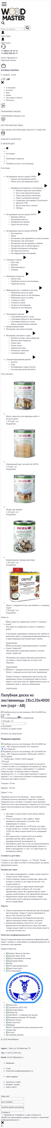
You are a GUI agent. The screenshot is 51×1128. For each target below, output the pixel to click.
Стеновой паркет (18, 353)
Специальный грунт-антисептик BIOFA (22, 464)
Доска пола (16, 278)
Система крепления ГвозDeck (23, 369)
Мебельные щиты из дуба (22, 292)
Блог (8, 92)
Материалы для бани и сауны (18, 335)
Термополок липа (18, 348)
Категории (10, 153)
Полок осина (16, 345)
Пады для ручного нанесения (28, 195)
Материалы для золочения (22, 241)
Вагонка (14, 264)
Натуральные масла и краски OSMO (21, 176)
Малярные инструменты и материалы (27, 188)
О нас (8, 1068)
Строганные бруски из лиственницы (26, 319)
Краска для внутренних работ (23, 179)
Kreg (13, 364)
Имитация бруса (18, 267)
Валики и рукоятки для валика (28, 190)
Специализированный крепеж (18, 359)
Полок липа (16, 343)
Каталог (9, 90)
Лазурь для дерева (14, 509)
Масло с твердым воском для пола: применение (26, 672)
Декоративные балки (15, 326)
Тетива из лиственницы (21, 305)
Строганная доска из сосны (22, 316)
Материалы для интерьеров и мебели (27, 243)
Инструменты (16, 233)
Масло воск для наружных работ (25, 181)
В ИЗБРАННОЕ (11, 718)
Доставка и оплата (14, 97)
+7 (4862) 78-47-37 (9, 50)
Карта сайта (11, 1087)
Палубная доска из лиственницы (20, 163)
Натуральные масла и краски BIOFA (21, 214)
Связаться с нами (13, 1082)
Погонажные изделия (15, 314)
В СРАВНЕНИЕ (27, 718)
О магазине (10, 87)
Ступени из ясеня (18, 302)
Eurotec (14, 362)
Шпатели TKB (22, 203)
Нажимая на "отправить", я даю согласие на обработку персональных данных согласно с (25, 1117)
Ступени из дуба (18, 300)
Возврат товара (13, 1084)
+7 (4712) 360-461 (13, 1052)
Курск (8, 36)
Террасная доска (18, 283)
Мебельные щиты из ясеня (22, 297)
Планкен (14, 269)
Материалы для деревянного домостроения (30, 238)
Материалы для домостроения (19, 329)
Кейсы (13, 236)
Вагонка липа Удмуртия (21, 340)
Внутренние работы (19, 219)
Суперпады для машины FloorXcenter (32, 200)
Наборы (19, 208)
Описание (5, 779)
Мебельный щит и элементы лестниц (21, 290)
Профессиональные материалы (24, 248)
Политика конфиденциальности (19, 1071)
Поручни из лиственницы (21, 307)
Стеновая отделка (14, 259)
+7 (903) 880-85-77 (9, 53)
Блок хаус (15, 262)
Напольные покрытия (15, 158)
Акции (8, 95)
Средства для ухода (19, 224)
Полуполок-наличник (20, 350)
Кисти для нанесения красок (28, 193)
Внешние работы (18, 217)
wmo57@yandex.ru (9, 57)
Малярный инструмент (20, 222)
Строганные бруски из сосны (23, 321)
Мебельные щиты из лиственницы (25, 295)
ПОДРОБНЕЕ (11, 643)
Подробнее (11, 423)
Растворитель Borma (20, 250)
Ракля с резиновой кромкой (27, 198)
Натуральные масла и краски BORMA (21, 231)
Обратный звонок (8, 60)
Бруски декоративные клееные (24, 324)
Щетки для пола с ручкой (26, 205)
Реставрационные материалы (23, 253)
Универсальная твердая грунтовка (20, 560)
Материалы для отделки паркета (25, 245)
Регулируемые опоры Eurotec (23, 367)
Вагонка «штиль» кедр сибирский (25, 338)
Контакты (10, 100)
